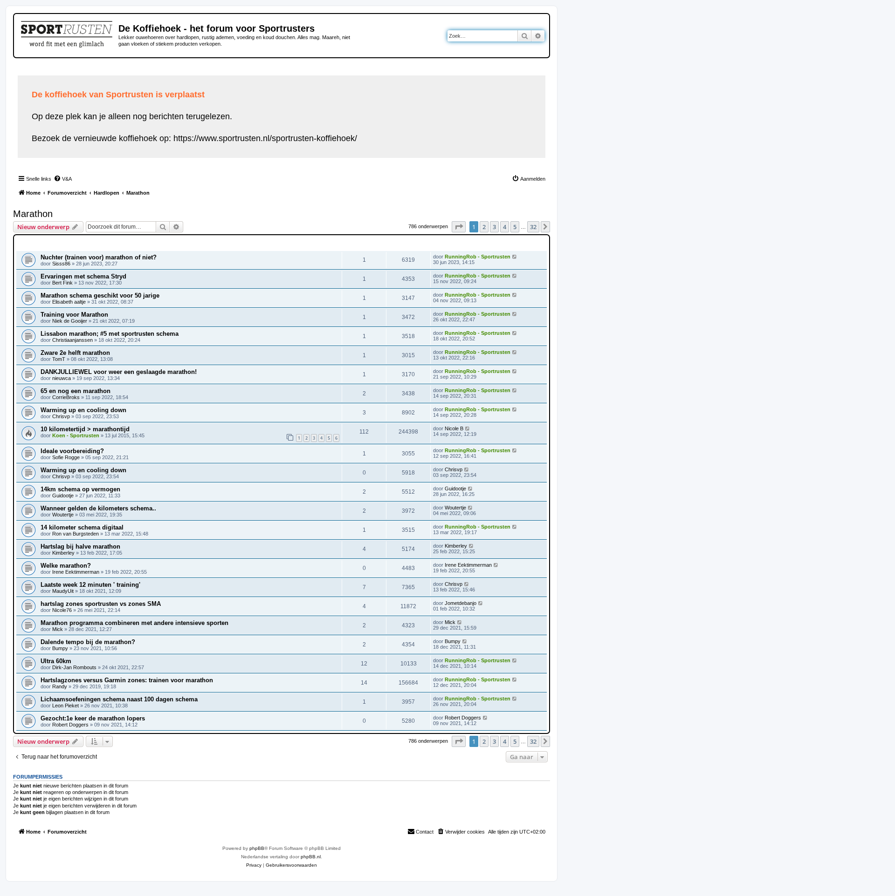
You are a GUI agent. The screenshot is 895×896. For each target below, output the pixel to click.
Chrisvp (61, 416)
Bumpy (60, 648)
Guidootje (63, 495)
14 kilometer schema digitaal (82, 527)
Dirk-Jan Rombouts (74, 667)
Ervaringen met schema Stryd (83, 276)
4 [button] (504, 227)
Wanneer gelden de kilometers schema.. (98, 508)
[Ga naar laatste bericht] (515, 256)
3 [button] (494, 227)
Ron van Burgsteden (75, 533)
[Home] (67, 32)
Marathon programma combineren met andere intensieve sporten (134, 622)
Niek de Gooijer (69, 321)
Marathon (33, 214)
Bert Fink (62, 282)
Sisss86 (61, 263)
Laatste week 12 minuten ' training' (90, 584)
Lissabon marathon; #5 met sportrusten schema (110, 333)
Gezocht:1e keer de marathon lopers (93, 718)
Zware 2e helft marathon (75, 352)
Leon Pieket (65, 705)
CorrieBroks (66, 397)
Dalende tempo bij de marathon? (88, 641)
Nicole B (454, 428)
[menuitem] (63, 178)
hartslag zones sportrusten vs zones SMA (101, 603)
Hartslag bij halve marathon (80, 546)
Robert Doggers (70, 724)
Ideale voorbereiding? (72, 451)
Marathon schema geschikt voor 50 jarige (100, 295)
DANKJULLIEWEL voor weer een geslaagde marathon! (119, 371)
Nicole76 (62, 610)
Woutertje (63, 514)
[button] (459, 226)
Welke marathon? (66, 565)
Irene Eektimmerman (75, 572)
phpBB (256, 848)
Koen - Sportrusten (75, 435)
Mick (57, 629)
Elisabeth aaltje (69, 302)
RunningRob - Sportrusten (477, 256)
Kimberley (63, 553)
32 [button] (533, 227)
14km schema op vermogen (80, 489)
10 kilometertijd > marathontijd (85, 429)
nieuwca (61, 378)
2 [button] (484, 227)
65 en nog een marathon (75, 390)
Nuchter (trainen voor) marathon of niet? (99, 257)
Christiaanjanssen (72, 340)
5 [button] (514, 227)
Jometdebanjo (460, 603)
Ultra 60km (56, 661)
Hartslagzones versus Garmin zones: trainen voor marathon (127, 680)
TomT (58, 359)
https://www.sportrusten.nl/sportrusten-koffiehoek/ (265, 138)
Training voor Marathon (74, 314)
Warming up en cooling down (83, 410)
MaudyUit (63, 591)
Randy (59, 686)
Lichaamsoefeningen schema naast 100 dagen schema (119, 699)
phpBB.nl (311, 856)
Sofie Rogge (66, 457)
